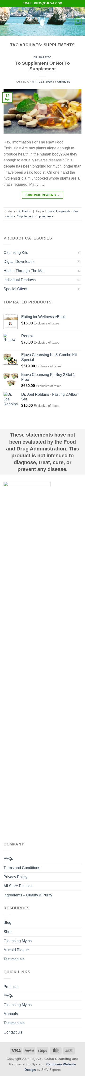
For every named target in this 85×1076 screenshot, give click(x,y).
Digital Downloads (19, 262)
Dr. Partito (42, 57)
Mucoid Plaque (16, 950)
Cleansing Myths (18, 941)
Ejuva (50, 211)
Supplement (25, 216)
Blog (7, 922)
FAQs (8, 859)
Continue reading (43, 195)
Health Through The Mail (24, 271)
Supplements (44, 216)
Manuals (11, 1014)
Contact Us (13, 1032)
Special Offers (15, 289)
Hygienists (63, 211)
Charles (63, 81)
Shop (8, 932)
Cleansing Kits (16, 253)
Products (11, 987)
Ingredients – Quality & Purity (28, 895)
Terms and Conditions (22, 868)
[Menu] (6, 21)
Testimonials (14, 959)
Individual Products (20, 280)
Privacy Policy (15, 877)
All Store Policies (18, 886)
